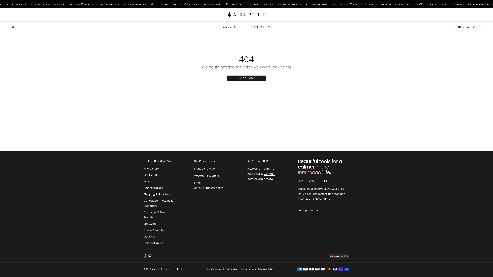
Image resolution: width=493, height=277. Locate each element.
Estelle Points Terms (156, 230)
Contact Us (151, 175)
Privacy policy (230, 269)
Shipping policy (266, 269)
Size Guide (150, 224)
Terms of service (248, 269)
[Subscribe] (348, 210)
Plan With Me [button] (261, 27)
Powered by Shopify (174, 269)
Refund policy (214, 269)
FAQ (146, 181)
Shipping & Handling (157, 194)
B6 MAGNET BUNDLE (198, 4)
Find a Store (151, 168)
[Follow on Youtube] (150, 256)
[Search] (13, 27)
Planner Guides (153, 188)
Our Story (149, 236)
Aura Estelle (157, 269)
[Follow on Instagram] (145, 256)
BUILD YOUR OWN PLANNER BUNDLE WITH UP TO (58, 4)
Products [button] (227, 27)
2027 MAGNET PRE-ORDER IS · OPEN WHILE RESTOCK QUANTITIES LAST (258, 4)
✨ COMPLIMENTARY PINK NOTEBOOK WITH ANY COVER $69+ (133, 4)
